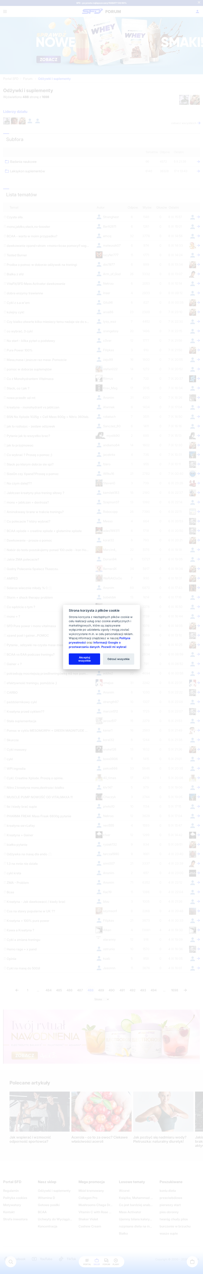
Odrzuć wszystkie (118, 658)
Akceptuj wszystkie (84, 659)
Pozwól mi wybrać (113, 646)
